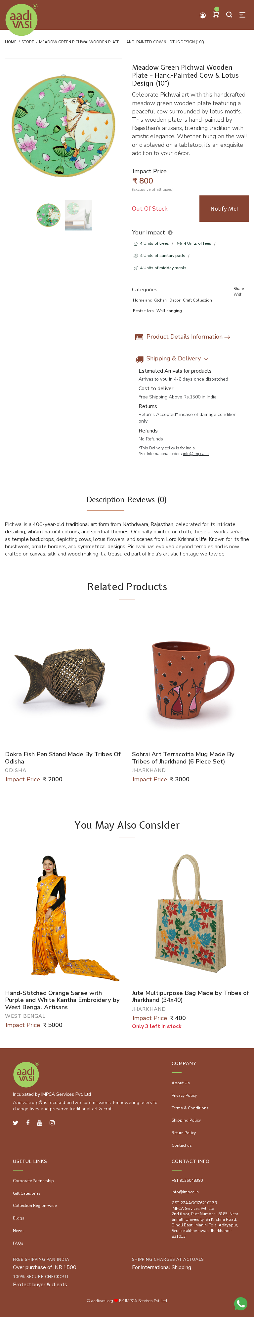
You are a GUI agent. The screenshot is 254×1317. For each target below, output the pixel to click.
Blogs (18, 1218)
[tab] (105, 503)
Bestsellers (143, 310)
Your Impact (148, 232)
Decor (174, 300)
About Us (181, 1083)
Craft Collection (197, 300)
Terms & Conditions (190, 1108)
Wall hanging (169, 310)
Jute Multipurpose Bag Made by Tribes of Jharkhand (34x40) (190, 997)
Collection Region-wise (35, 1205)
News (18, 1230)
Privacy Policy (184, 1095)
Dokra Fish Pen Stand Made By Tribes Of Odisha (63, 758)
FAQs (18, 1243)
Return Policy (184, 1132)
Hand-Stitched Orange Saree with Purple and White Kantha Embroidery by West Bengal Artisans (62, 1000)
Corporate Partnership (33, 1180)
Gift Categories (27, 1193)
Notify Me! (224, 208)
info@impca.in (196, 453)
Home (11, 42)
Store (27, 42)
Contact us (182, 1145)
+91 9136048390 (187, 1180)
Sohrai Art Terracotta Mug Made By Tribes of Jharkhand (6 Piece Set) (183, 758)
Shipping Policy (186, 1120)
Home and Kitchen (150, 300)
